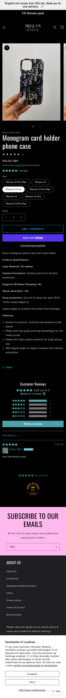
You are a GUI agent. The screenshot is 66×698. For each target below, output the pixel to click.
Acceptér (32, 674)
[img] (9, 444)
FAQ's (9, 593)
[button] (4, 27)
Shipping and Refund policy (21, 586)
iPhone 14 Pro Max (16, 203)
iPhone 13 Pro (13, 189)
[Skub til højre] (40, 126)
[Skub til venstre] (25, 126)
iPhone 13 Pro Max (40, 189)
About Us (11, 571)
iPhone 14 (11, 196)
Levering (17, 165)
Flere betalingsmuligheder (33, 245)
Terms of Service (15, 607)
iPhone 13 (40, 182)
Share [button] (9, 367)
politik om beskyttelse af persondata (35, 665)
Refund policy (14, 614)
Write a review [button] (33, 423)
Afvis (32, 682)
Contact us (12, 578)
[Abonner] (55, 547)
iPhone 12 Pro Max (16, 182)
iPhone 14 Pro (33, 196)
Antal (5, 211)
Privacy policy (14, 600)
